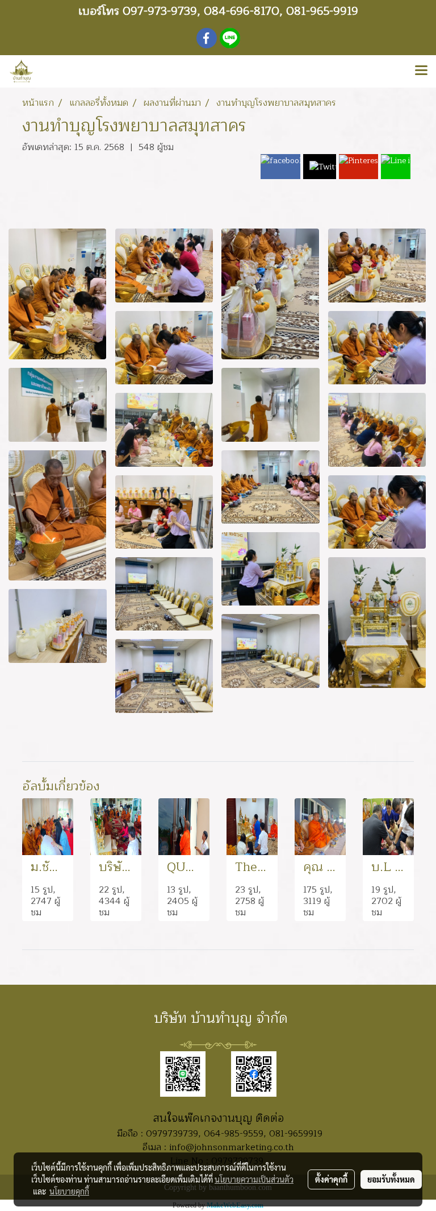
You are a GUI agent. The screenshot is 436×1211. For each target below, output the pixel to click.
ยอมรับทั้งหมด (391, 1179)
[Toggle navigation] (421, 71)
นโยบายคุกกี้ (69, 1191)
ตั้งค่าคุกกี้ (331, 1179)
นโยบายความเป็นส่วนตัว (254, 1179)
